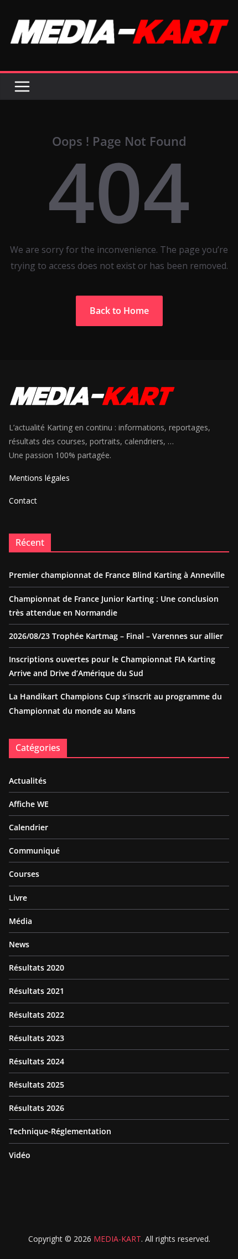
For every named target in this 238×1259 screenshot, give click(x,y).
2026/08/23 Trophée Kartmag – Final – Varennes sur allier (116, 636)
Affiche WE (29, 804)
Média (20, 921)
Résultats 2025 (36, 1084)
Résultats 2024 (36, 1061)
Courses (24, 874)
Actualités (27, 780)
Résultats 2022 (36, 1014)
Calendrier (28, 827)
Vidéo (19, 1155)
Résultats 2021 (36, 991)
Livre (18, 897)
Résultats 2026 (36, 1108)
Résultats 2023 (36, 1038)
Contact (23, 500)
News (19, 944)
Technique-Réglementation (60, 1131)
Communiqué (34, 850)
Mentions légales (39, 478)
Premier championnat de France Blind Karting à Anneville (117, 575)
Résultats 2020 (36, 967)
